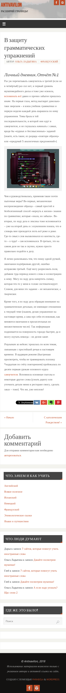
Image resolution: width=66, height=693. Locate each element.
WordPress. (53, 679)
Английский (11, 485)
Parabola (38, 679)
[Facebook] (56, 2)
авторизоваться (12, 455)
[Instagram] (62, 2)
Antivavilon (11, 5)
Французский (49, 61)
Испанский (10, 497)
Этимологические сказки (18, 515)
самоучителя (11, 374)
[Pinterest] (58, 402)
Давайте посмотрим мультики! (37, 581)
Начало (9, 417)
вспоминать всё (12, 96)
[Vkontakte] (37, 402)
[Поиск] (58, 622)
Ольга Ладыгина (26, 61)
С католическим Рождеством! (53, 420)
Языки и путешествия (16, 521)
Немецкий (10, 503)
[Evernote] (51, 402)
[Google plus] (44, 402)
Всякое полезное (13, 491)
